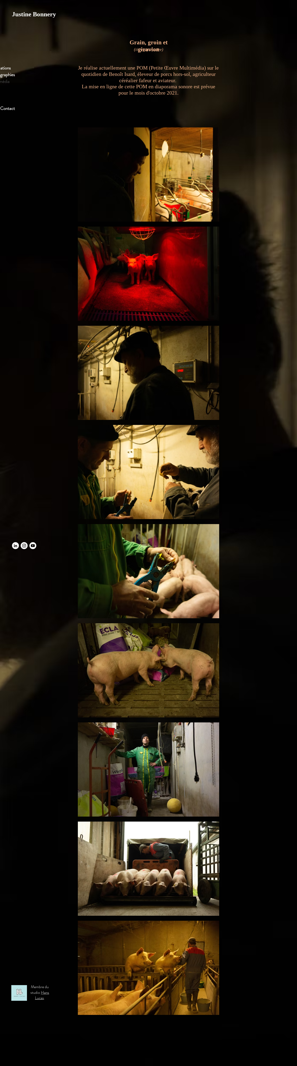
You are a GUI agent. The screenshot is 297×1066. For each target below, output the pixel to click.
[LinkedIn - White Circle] (15, 545)
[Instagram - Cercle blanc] (24, 545)
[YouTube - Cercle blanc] (32, 545)
